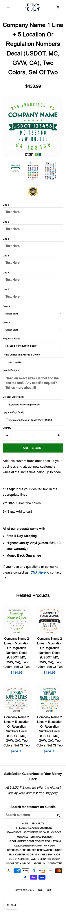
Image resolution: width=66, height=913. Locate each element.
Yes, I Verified (15, 362)
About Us (39, 863)
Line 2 (6, 221)
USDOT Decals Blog (18, 863)
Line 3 (6, 238)
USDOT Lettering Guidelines (34, 836)
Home (25, 823)
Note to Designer (11, 370)
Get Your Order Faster (13, 396)
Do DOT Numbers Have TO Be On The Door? (34, 859)
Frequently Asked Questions (34, 827)
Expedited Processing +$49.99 (24, 404)
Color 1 (6, 306)
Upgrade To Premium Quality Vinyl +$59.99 (30, 420)
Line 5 (6, 272)
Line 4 (6, 255)
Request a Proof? (11, 338)
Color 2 (6, 322)
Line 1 (6, 204)
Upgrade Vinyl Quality (14, 412)
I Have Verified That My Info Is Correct (21, 354)
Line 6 (6, 289)
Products (38, 823)
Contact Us (55, 863)
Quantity (7, 427)
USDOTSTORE (43, 889)
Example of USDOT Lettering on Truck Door (34, 832)
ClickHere (37, 572)
